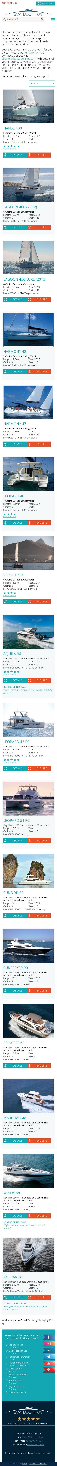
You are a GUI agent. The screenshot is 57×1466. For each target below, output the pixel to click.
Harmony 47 (14, 424)
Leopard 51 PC (16, 821)
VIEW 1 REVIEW (9, 148)
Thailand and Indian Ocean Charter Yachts (19, 1364)
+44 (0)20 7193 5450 (33, 1437)
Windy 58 (11, 1193)
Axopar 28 (12, 1277)
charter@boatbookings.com (19, 58)
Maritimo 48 (14, 1118)
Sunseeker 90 (15, 968)
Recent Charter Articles (16, 1370)
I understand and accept (38, 1463)
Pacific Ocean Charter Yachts (19, 1358)
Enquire (47, 3)
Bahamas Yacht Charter (16, 1382)
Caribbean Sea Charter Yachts (16, 1346)
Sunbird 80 (13, 893)
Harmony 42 (14, 352)
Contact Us (9, 3)
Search (43, 19)
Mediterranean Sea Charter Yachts (18, 1352)
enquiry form (33, 52)
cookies (24, 1463)
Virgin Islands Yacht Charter (18, 1376)
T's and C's (39, 1453)
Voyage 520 (13, 575)
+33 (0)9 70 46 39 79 (36, 1440)
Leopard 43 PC (16, 742)
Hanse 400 (12, 128)
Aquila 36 (12, 654)
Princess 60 (14, 1043)
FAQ (48, 1453)
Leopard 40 (13, 496)
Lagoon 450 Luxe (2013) (24, 279)
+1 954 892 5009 (35, 1444)
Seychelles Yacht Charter (17, 1388)
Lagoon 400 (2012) (20, 207)
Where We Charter (17, 1392)
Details (17, 154)
